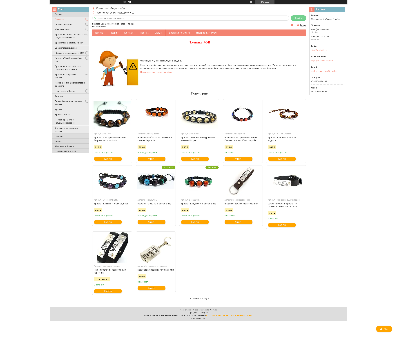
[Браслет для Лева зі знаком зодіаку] (286, 114)
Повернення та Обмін (65, 150)
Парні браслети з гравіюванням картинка (110, 271)
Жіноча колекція (63, 29)
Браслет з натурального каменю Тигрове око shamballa (110, 139)
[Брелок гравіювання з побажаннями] (156, 247)
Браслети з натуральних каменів (66, 76)
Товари (113, 33)
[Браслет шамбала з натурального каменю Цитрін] (199, 114)
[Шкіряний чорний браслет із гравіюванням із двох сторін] (286, 181)
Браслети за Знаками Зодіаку (69, 42)
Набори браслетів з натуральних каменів (65, 121)
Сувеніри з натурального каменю (66, 129)
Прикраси (59, 19)
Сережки (59, 96)
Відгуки (58, 141)
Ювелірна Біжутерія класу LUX (69, 53)
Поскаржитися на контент (217, 315)
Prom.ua (213, 310)
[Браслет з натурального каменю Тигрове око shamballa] (112, 114)
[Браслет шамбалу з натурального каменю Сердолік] (156, 114)
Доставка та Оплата (64, 146)
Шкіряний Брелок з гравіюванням (241, 203)
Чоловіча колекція (63, 24)
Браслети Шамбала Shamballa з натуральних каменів (70, 36)
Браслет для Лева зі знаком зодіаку (282, 139)
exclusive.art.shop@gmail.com (324, 71)
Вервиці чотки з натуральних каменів (68, 103)
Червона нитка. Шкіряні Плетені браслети (70, 84)
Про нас (59, 136)
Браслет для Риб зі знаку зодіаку (111, 203)
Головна (58, 14)
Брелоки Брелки (63, 114)
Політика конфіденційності (242, 315)
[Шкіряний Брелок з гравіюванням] (243, 181)
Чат (386, 329)
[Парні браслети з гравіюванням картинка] (112, 247)
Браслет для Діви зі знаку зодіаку (198, 203)
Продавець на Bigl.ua (198, 312)
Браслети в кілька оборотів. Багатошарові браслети (68, 68)
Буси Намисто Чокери (65, 91)
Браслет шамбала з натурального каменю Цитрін (198, 139)
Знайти (298, 18)
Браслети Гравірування (66, 47)
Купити (108, 158)
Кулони (58, 109)
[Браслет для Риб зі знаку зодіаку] (112, 181)
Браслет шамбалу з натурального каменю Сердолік (155, 139)
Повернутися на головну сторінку (156, 72)
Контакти (129, 33)
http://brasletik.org (319, 50)
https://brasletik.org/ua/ (322, 60)
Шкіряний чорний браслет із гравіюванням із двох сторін (282, 205)
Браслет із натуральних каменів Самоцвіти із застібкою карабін (241, 139)
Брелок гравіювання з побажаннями (156, 269)
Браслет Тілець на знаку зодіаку (154, 203)
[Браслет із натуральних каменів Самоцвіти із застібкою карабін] (243, 114)
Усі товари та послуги (199, 298)
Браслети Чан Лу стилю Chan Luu (68, 60)
